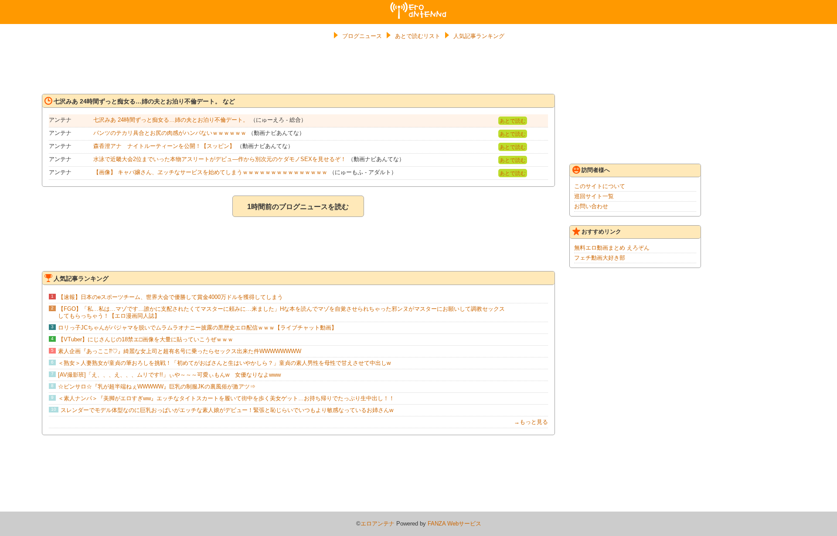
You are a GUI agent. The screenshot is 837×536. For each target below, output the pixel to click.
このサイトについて (599, 186)
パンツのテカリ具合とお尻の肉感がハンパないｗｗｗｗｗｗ (169, 133)
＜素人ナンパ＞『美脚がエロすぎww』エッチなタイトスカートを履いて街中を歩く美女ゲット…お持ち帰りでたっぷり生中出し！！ (226, 398)
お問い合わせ (591, 206)
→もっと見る (531, 422)
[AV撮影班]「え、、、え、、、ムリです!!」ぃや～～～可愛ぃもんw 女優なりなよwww (169, 374)
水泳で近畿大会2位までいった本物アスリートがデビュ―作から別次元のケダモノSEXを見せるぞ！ (219, 159)
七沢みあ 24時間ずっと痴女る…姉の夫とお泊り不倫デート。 (170, 120)
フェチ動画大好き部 (599, 257)
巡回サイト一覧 (594, 196)
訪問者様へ (596, 170)
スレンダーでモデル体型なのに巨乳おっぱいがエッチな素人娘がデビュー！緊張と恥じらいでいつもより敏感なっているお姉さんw (227, 410)
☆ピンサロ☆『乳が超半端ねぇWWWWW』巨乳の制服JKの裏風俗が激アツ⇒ (156, 386)
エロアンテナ (418, 5)
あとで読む (513, 121)
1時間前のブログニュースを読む (298, 206)
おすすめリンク (601, 231)
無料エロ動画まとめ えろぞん (612, 247)
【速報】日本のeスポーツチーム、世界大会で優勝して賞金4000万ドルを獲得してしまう (170, 297)
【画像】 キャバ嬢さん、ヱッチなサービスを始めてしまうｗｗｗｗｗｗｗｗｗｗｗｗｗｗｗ (210, 172)
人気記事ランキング (478, 36)
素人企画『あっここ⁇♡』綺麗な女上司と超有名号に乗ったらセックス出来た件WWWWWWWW (179, 351)
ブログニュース (362, 36)
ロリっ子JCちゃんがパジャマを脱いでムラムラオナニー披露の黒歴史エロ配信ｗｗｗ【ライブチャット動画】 (197, 327)
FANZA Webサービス (454, 523)
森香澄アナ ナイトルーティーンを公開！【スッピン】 (164, 146)
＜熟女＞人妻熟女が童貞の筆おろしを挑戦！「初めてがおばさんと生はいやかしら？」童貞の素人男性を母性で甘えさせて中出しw (224, 363)
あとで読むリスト (417, 36)
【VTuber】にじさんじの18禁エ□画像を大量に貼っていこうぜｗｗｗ (145, 339)
